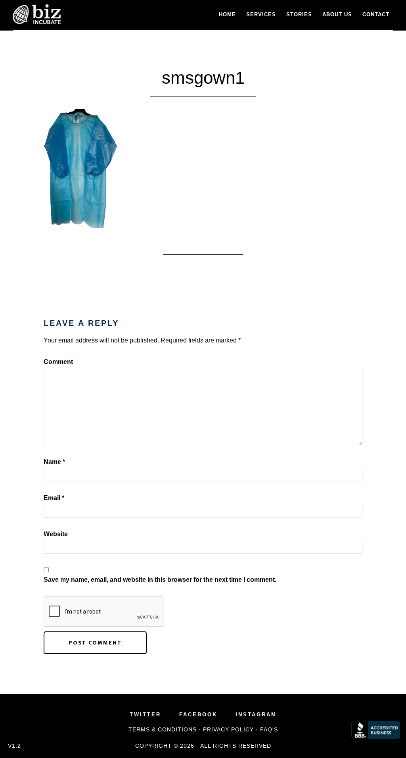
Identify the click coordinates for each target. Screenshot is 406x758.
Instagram (256, 714)
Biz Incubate (84, 14)
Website (56, 534)
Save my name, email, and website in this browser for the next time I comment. (160, 579)
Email (54, 497)
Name (54, 461)
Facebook (198, 714)
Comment (58, 361)
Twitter (145, 714)
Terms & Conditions (162, 729)
